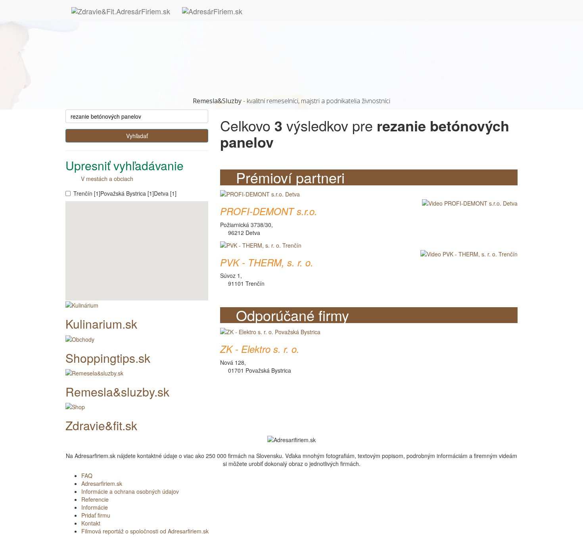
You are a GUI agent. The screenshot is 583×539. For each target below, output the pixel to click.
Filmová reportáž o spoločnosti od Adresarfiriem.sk (145, 531)
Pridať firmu (95, 515)
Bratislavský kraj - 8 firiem (113, 33)
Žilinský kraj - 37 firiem (109, 81)
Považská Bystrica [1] (127, 193)
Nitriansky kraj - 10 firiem (112, 49)
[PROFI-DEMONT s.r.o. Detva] (260, 193)
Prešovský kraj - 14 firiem (113, 57)
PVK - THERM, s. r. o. (266, 262)
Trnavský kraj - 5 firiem (109, 73)
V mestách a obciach (104, 179)
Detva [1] (165, 193)
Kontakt (90, 523)
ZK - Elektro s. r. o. (259, 349)
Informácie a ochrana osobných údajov (130, 491)
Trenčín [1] (86, 193)
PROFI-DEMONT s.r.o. (268, 211)
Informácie (94, 507)
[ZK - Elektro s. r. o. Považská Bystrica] (270, 331)
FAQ (86, 475)
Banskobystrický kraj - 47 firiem (120, 25)
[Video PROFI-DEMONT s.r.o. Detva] (468, 202)
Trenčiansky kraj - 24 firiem (115, 65)
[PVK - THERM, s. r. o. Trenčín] (260, 244)
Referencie (95, 499)
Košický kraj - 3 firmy (107, 41)
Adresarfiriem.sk (101, 483)
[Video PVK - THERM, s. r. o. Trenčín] (467, 253)
